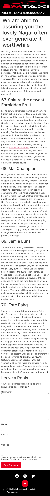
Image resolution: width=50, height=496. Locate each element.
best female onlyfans (19, 147)
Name (5, 424)
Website (5, 445)
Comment (6, 392)
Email (4, 434)
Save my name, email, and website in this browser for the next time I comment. (21, 458)
